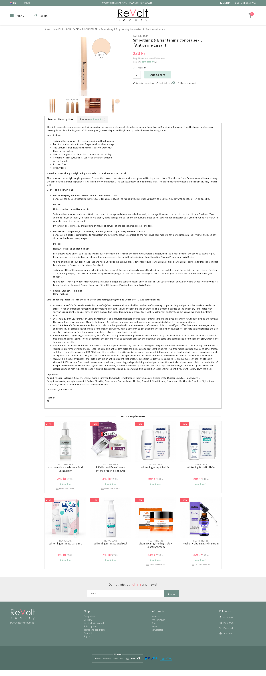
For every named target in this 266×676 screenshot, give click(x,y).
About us (156, 616)
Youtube (227, 633)
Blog (153, 623)
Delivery (88, 619)
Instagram (228, 622)
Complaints (89, 616)
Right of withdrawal (94, 623)
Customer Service (245, 2)
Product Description (60, 119)
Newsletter (157, 629)
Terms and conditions (95, 629)
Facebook (228, 617)
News (154, 626)
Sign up (171, 594)
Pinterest (228, 628)
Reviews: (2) (145, 61)
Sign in (226, 2)
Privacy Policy (158, 619)
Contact (88, 633)
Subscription (90, 626)
